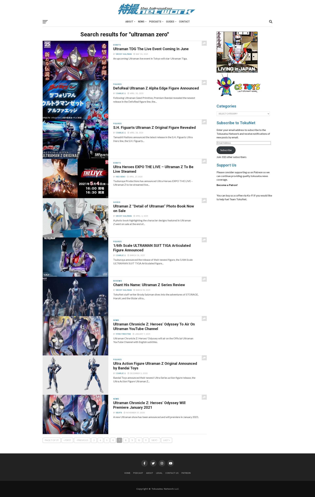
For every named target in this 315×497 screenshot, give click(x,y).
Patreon (186, 473)
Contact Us (171, 473)
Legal (159, 473)
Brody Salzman (124, 54)
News (141, 21)
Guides (170, 21)
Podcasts (155, 21)
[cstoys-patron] (240, 97)
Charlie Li (121, 93)
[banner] (237, 71)
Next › (155, 440)
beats (119, 413)
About (129, 21)
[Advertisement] (247, 228)
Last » (166, 440)
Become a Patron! (227, 185)
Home (127, 473)
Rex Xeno (120, 177)
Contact (184, 21)
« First (67, 440)
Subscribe (226, 150)
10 (139, 440)
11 (146, 440)
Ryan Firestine (123, 334)
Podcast (138, 473)
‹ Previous (82, 440)
